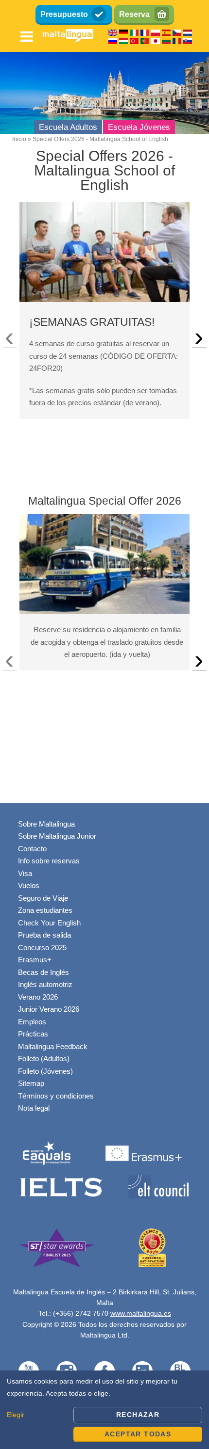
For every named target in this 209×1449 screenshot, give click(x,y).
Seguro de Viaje (43, 898)
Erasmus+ (35, 959)
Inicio (19, 139)
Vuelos (28, 885)
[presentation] (9, 339)
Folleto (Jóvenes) (45, 1071)
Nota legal (34, 1108)
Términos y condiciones (56, 1096)
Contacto (32, 848)
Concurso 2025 (42, 947)
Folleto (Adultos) (44, 1058)
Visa (25, 873)
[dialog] (104, 1409)
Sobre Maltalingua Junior (57, 836)
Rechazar (137, 1414)
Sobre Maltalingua (46, 824)
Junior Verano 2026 (48, 1009)
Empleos (32, 1022)
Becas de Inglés (43, 972)
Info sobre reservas (49, 861)
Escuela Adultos (68, 127)
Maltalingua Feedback (52, 1046)
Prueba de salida (44, 935)
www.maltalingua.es (140, 1313)
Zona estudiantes (45, 910)
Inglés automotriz (45, 984)
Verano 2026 (38, 997)
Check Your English (49, 923)
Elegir (15, 1414)
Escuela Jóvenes (139, 127)
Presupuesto (64, 14)
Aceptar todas (137, 1434)
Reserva (134, 14)
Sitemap (31, 1083)
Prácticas (33, 1034)
